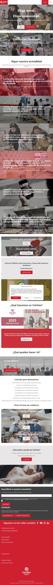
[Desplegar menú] (50, 2)
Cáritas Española (5, 537)
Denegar (27, 297)
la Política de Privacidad (23, 499)
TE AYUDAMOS (26, 459)
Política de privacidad (20, 583)
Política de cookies (30, 583)
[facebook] (37, 523)
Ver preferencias (37, 297)
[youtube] (41, 523)
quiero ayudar (26, 50)
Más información (7, 515)
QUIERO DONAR (30, 27)
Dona (45, 2)
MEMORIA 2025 (26, 339)
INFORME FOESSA (26, 272)
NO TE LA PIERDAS (26, 253)
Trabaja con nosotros (22, 515)
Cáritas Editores (5, 553)
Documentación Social (6, 562)
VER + (20, 27)
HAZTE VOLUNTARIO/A (11, 370)
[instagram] (44, 523)
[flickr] (48, 523)
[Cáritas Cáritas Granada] (4, 2)
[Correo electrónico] (26, 495)
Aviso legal (12, 583)
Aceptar (16, 297)
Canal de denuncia (39, 583)
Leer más (35, 499)
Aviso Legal (15, 499)
